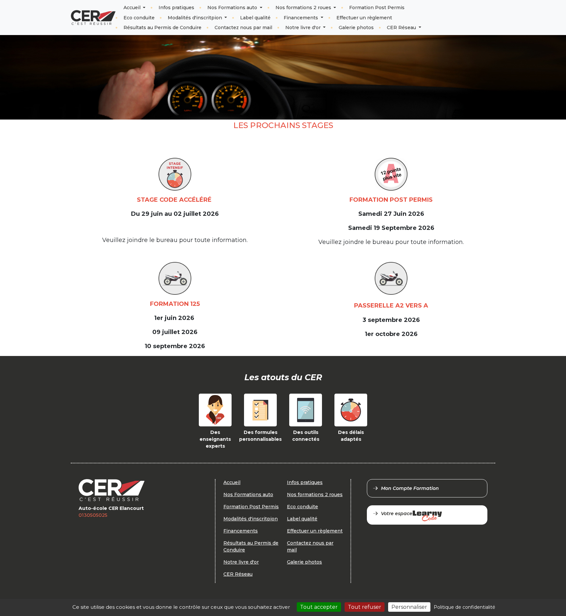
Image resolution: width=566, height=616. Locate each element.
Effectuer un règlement (364, 18)
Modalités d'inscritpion (195, 18)
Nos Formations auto (232, 7)
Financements (301, 18)
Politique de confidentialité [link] (464, 607)
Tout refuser (364, 607)
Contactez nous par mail (243, 27)
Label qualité (255, 18)
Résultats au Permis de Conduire (162, 27)
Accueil (132, 7)
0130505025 (93, 515)
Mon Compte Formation (410, 488)
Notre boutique (473, 12)
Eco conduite (139, 18)
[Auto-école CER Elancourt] (93, 18)
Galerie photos (356, 27)
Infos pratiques (176, 7)
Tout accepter (319, 607)
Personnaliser (409, 607)
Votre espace (396, 513)
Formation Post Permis (377, 7)
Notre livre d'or (303, 27)
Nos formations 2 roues (303, 7)
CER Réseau (402, 27)
